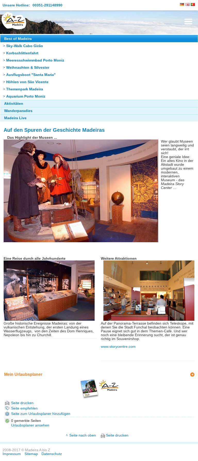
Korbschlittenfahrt (22, 53)
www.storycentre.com (118, 347)
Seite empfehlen (24, 408)
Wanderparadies (18, 111)
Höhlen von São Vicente (27, 82)
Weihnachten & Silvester (27, 67)
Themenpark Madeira (24, 89)
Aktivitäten (13, 104)
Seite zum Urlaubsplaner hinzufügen (40, 414)
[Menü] (188, 21)
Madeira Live (15, 118)
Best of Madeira (18, 39)
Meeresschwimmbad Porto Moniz (35, 60)
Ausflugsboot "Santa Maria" (31, 75)
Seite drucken (22, 403)
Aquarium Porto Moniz (25, 96)
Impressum (12, 454)
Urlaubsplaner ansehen (30, 425)
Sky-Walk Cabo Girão (24, 46)
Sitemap (31, 454)
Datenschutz (52, 454)
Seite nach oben (82, 435)
